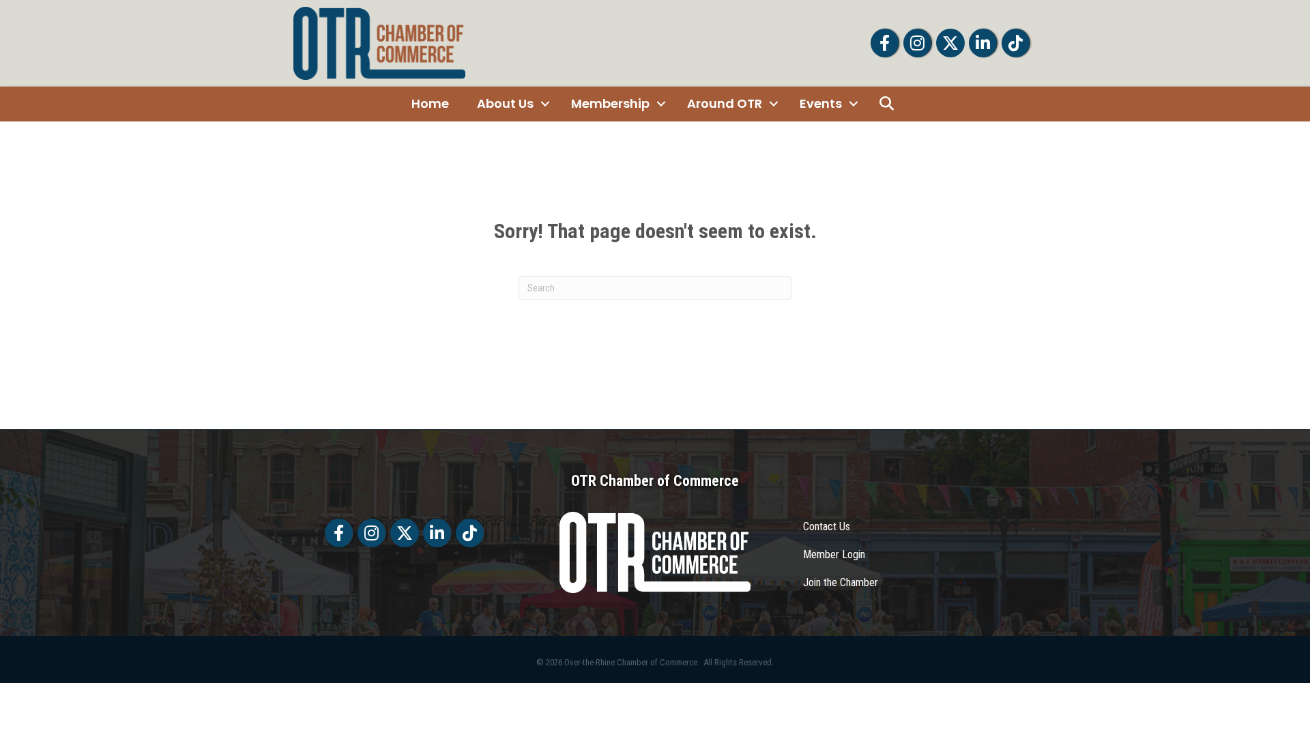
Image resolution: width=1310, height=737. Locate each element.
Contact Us (826, 526)
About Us (505, 103)
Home (430, 103)
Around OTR (724, 103)
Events (821, 103)
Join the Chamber (840, 582)
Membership (610, 103)
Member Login (834, 554)
